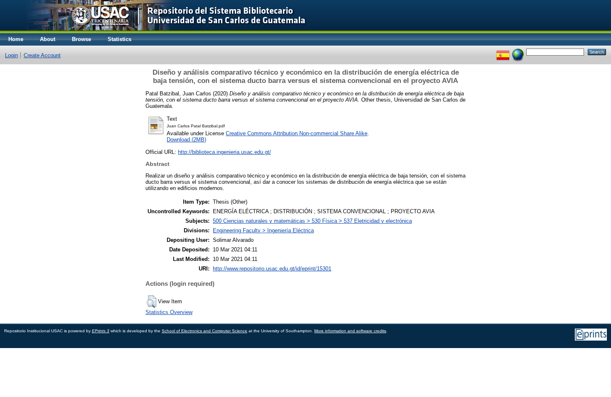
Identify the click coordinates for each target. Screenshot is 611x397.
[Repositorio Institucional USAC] (160, 31)
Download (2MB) (186, 139)
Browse (81, 39)
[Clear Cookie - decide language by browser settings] (518, 52)
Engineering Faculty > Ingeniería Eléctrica (263, 230)
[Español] (503, 52)
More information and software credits (350, 331)
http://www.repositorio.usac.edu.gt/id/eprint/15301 (272, 268)
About (47, 39)
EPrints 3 (100, 331)
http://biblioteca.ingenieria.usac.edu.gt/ (224, 152)
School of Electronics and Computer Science (204, 331)
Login (11, 55)
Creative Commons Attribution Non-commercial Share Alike (296, 133)
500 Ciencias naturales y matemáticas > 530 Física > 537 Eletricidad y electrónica (312, 221)
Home (15, 39)
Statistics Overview (168, 312)
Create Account (42, 55)
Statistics (119, 39)
